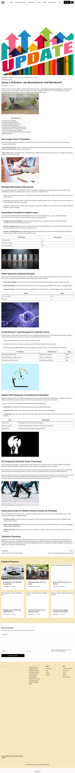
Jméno (4, 651)
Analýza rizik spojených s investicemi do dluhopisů (14, 128)
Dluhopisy (3, 79)
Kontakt (67, 2)
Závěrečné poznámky (7, 133)
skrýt (20, 118)
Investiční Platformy (68, 668)
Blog (47, 670)
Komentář (5, 634)
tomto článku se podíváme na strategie (50, 89)
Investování (9, 79)
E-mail (28, 651)
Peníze (39, 2)
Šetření (44, 2)
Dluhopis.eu (5, 85)
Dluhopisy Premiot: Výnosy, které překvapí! (12, 552)
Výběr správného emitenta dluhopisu (10, 125)
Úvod (11, 2)
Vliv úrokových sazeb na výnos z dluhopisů (12, 130)
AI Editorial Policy (37, 771)
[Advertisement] (37, 13)
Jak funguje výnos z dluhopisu (9, 120)
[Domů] (1, 77)
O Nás (59, 2)
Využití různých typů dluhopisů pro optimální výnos (14, 127)
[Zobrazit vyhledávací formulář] (72, 2)
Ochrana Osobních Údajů (43, 764)
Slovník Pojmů (52, 2)
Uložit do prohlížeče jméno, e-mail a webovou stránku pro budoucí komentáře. (61, 650)
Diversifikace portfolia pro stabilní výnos (11, 124)
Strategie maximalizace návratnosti (10, 122)
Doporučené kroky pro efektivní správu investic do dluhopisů (16, 132)
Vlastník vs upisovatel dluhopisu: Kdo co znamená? (61, 552)
